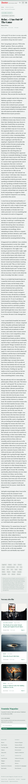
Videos (3, 750)
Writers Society (4, 781)
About (2, 742)
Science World (18, 745)
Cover (3, 567)
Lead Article (4, 758)
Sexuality (4, 574)
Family (3, 569)
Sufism (3, 763)
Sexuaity (19, 571)
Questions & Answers (6, 766)
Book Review (18, 768)
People (13, 571)
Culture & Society (11, 567)
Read (22, 630)
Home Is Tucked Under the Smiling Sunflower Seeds (13, 686)
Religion (3, 761)
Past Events (4, 745)
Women (18, 574)
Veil (9, 574)
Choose (19, 564)
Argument (4, 564)
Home (2, 7)
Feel (8, 569)
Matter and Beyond (19, 747)
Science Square (19, 742)
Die (17, 567)
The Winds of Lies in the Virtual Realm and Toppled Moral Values (13, 625)
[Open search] (19, 2)
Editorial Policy (11, 779)
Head (16, 569)
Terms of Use (4, 779)
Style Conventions (13, 781)
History (16, 763)
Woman (13, 574)
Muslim (8, 571)
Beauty (10, 564)
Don (21, 567)
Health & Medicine (19, 752)
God (12, 569)
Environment (18, 750)
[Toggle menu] (26, 2)
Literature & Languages (20, 766)
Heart (20, 569)
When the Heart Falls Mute (11, 656)
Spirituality (3, 768)
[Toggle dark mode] (23, 2)
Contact (18, 779)
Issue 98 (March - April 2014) (8, 15)
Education (17, 761)
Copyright (23, 779)
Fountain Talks (4, 747)
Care (15, 564)
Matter (3, 571)
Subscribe (4, 728)
